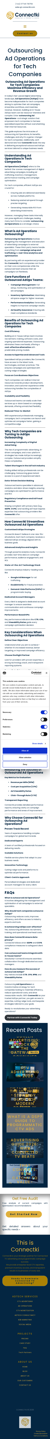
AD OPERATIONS (25, 1306)
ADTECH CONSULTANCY (25, 1315)
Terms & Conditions (41, 1436)
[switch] (44, 719)
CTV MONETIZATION (25, 1310)
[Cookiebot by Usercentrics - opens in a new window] (31, 673)
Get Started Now (24, 1214)
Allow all (25, 751)
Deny (25, 764)
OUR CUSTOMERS (25, 1380)
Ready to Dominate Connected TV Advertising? (25, 1280)
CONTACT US (25, 1385)
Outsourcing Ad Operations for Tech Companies (25, 62)
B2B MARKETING (25, 1320)
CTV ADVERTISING (25, 1301)
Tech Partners (25, 1352)
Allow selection (25, 757)
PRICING (25, 1339)
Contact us (25, 33)
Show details (37, 744)
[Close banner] (46, 673)
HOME (25, 1367)
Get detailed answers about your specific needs (25, 1228)
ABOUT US (25, 1376)
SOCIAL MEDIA (25, 1324)
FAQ (25, 1348)
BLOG (25, 1371)
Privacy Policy (40, 1431)
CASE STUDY (25, 1343)
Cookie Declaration (40, 1434)
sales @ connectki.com (25, 7)
